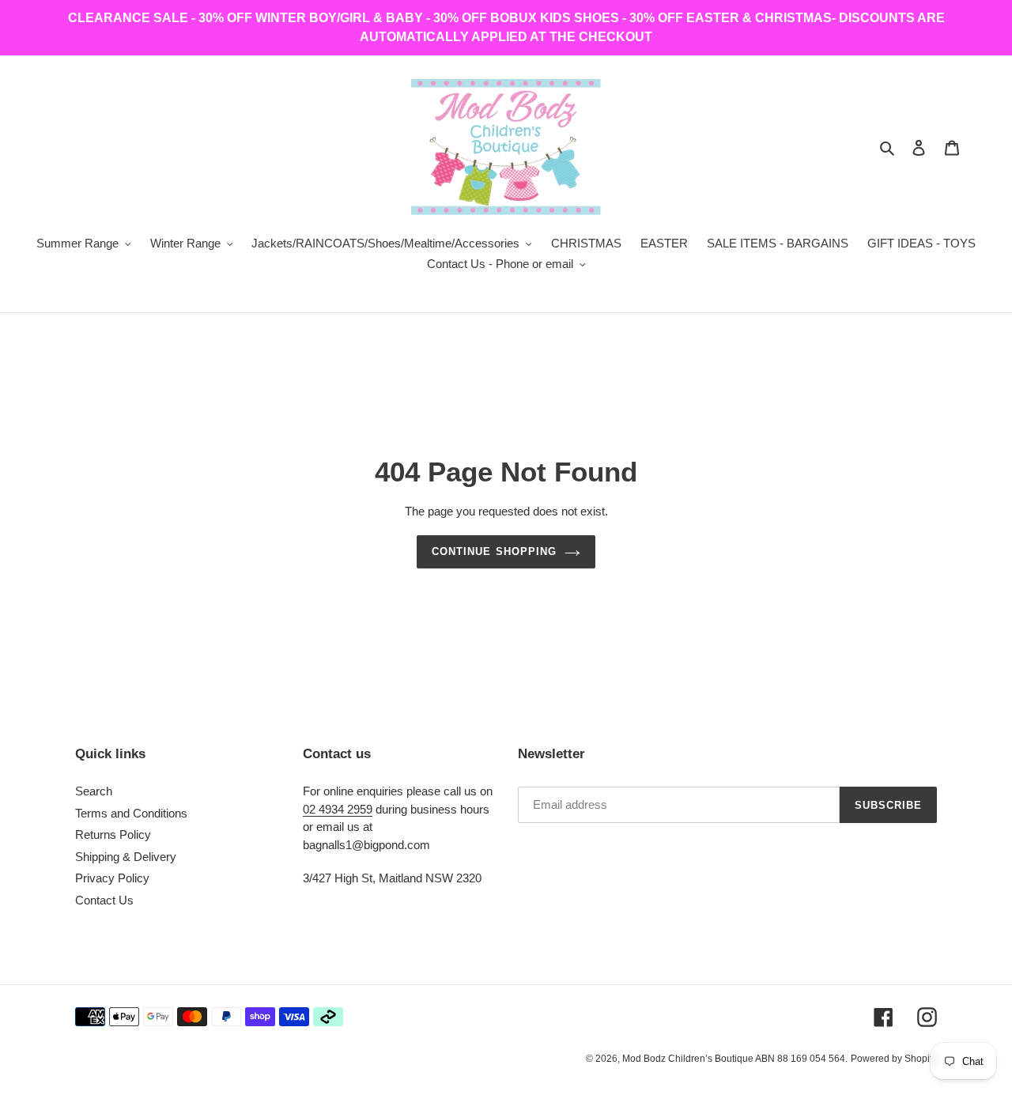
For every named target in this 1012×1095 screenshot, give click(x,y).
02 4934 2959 (337, 809)
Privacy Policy (112, 878)
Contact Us (104, 900)
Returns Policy (113, 834)
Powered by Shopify (894, 1058)
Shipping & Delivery (125, 856)
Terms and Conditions (131, 813)
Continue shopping (494, 551)
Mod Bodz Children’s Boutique (688, 1058)
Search (93, 791)
